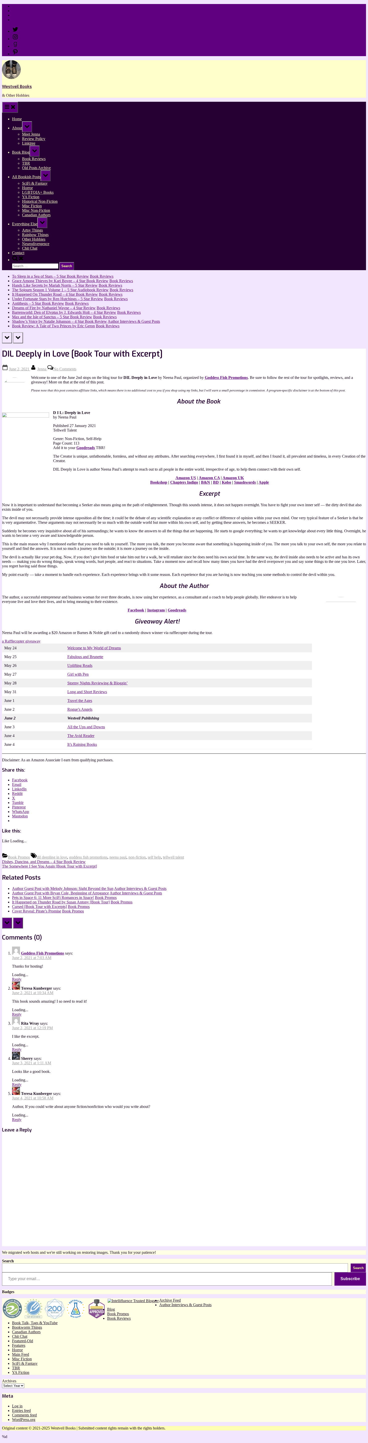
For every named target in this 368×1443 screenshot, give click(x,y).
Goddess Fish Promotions (226, 377)
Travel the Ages (79, 700)
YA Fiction (30, 197)
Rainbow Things (35, 235)
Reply (17, 979)
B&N (205, 482)
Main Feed (20, 1354)
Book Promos (19, 857)
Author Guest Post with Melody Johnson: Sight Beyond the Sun (62, 888)
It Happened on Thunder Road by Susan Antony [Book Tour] (61, 902)
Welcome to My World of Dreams (94, 648)
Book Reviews (34, 159)
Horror (27, 188)
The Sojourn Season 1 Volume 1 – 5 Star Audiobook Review (60, 290)
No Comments (64, 369)
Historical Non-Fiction (40, 201)
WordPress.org (23, 1419)
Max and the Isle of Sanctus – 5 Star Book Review (52, 317)
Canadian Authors (36, 215)
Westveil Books (17, 86)
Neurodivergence (35, 244)
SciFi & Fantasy (35, 183)
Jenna (42, 369)
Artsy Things (32, 230)
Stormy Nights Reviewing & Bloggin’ (97, 683)
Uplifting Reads (79, 665)
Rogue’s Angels (79, 709)
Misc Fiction (32, 206)
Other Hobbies (33, 239)
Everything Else (24, 224)
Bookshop (158, 482)
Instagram (156, 610)
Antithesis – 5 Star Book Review (38, 303)
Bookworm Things (27, 1327)
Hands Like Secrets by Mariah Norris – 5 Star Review (55, 285)
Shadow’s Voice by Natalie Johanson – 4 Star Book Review (59, 321)
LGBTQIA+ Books (38, 192)
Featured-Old (22, 1341)
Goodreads (85, 448)
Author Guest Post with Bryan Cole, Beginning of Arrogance (60, 893)
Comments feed (24, 1415)
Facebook (136, 610)
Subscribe (350, 1279)
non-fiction (137, 857)
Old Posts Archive (36, 168)
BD (216, 482)
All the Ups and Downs (86, 727)
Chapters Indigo (184, 482)
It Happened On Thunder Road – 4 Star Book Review (55, 294)
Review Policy (23, 11)
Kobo (226, 482)
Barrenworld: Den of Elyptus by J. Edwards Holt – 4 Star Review (64, 312)
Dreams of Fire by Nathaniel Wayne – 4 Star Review (54, 308)
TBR (26, 163)
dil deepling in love (52, 857)
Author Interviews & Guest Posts (134, 321)
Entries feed (21, 1410)
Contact (18, 20)
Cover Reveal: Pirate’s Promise (36, 911)
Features (18, 1345)
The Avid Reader (80, 736)
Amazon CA (209, 478)
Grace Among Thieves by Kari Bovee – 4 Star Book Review (60, 281)
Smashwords (245, 482)
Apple (264, 482)
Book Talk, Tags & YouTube (35, 1323)
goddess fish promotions (88, 857)
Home (17, 6)
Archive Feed (170, 1300)
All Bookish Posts (26, 177)
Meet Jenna (31, 134)
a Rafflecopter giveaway (21, 641)
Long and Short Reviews (87, 692)
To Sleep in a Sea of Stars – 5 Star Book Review (50, 276)
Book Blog (21, 152)
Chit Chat (29, 248)
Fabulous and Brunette (85, 657)
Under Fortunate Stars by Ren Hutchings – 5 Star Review (57, 299)
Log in (17, 1406)
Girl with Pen (78, 674)
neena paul (117, 857)
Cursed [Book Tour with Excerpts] (39, 906)
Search (8, 1261)
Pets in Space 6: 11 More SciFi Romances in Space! (53, 897)
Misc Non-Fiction (36, 210)
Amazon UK (233, 478)
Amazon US (185, 478)
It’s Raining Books (82, 744)
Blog (111, 1309)
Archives (9, 1381)
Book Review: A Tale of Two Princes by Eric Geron (53, 326)
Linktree (18, 15)
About (17, 128)
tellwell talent (173, 857)
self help (154, 857)
